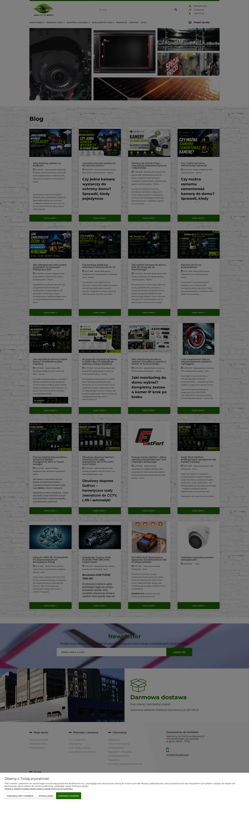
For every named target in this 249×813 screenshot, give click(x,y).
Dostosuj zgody (46, 796)
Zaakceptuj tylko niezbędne (20, 796)
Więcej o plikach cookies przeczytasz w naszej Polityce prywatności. (39, 788)
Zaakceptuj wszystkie (68, 796)
